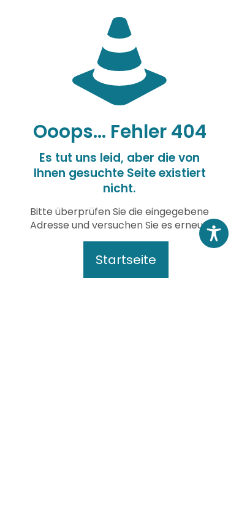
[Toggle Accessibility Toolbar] (214, 233)
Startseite (126, 259)
